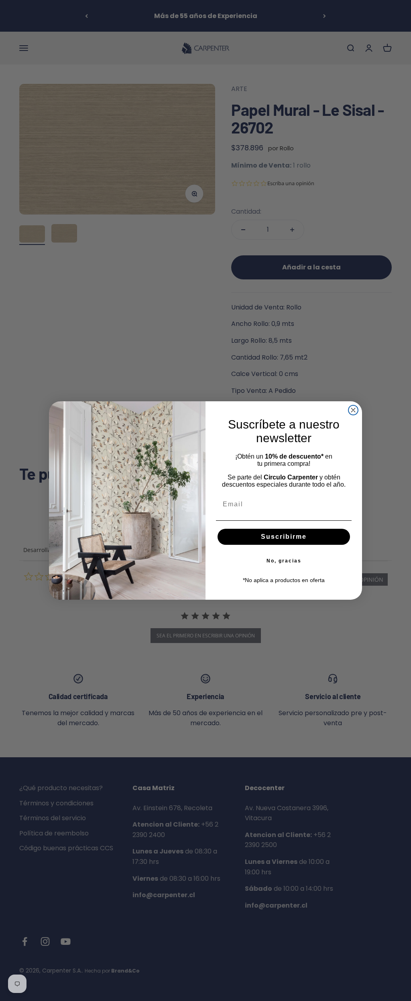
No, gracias (284, 561)
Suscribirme (284, 536)
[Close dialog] (353, 410)
